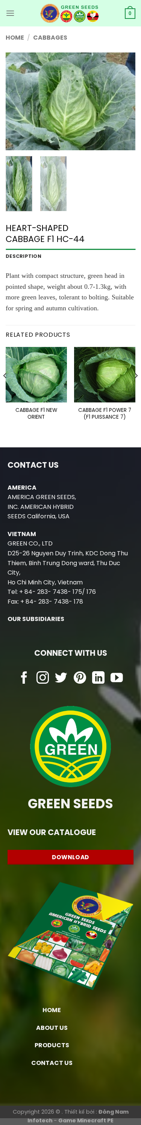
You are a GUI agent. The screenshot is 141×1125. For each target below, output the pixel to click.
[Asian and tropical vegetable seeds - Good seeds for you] (69, 13)
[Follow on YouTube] (117, 679)
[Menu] (10, 13)
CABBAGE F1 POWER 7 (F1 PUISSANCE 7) (104, 413)
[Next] (123, 101)
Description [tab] (23, 256)
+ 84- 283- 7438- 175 (50, 591)
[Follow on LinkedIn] (98, 679)
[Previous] (17, 101)
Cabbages (50, 37)
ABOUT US (52, 1027)
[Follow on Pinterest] (80, 679)
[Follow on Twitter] (61, 679)
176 (91, 591)
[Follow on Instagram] (42, 679)
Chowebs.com (70, 693)
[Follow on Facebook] (24, 679)
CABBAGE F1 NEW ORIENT (36, 413)
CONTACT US (52, 1063)
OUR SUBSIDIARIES (36, 619)
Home (15, 37)
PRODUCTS (52, 1045)
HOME (51, 1010)
